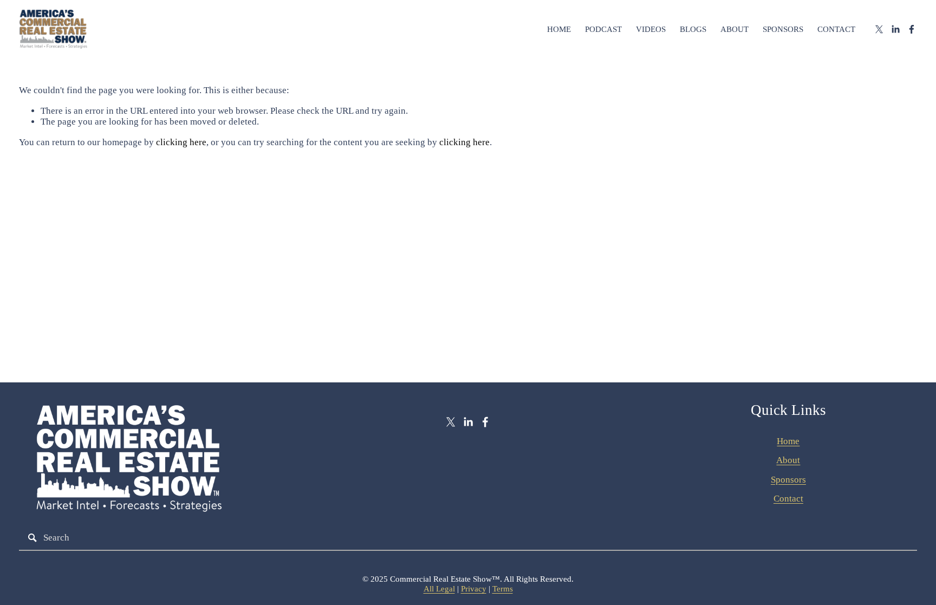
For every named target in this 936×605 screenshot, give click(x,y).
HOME (559, 29)
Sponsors (788, 479)
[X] (879, 29)
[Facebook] (911, 29)
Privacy (473, 588)
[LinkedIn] (895, 29)
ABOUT (734, 29)
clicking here (181, 142)
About (788, 460)
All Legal (439, 588)
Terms (502, 588)
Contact (788, 498)
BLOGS (693, 29)
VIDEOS (651, 29)
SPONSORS (783, 29)
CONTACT (836, 29)
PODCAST (603, 29)
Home (788, 441)
